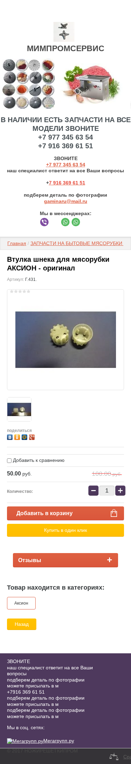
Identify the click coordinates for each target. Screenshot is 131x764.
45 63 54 (75, 164)
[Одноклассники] (18, 436)
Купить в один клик (65, 530)
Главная (16, 243)
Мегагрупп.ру (58, 740)
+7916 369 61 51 (26, 692)
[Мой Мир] (25, 436)
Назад (22, 624)
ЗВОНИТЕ (18, 661)
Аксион (21, 603)
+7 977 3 (56, 164)
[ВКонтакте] (10, 436)
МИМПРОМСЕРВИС (65, 48)
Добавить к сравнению (38, 460)
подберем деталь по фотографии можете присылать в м (46, 683)
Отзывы (29, 560)
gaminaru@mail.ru (65, 201)
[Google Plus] (32, 436)
